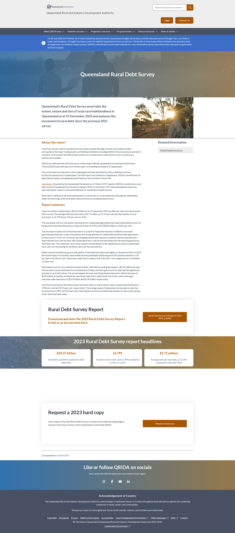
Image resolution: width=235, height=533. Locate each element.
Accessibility (107, 517)
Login (167, 20)
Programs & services (100, 31)
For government (124, 31)
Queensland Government (116, 526)
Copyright (52, 517)
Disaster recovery (76, 31)
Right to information (89, 517)
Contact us (184, 20)
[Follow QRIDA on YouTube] (122, 482)
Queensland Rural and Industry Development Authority (80, 12)
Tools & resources (146, 31)
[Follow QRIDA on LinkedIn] (130, 482)
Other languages (158, 517)
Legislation (47, 184)
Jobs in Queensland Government (131, 517)
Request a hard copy (164, 423)
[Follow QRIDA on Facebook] (113, 482)
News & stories (168, 31)
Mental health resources (171, 150)
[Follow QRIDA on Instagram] (105, 482)
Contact (184, 517)
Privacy (74, 517)
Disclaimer (64, 517)
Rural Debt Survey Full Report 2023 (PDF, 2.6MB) (164, 317)
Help (173, 517)
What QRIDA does (52, 31)
